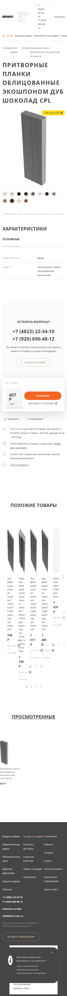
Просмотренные (33, 716)
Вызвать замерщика (21, 936)
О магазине (50, 836)
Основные (11, 239)
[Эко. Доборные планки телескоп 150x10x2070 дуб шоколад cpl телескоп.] (33, 571)
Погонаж (7, 889)
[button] (14, 398)
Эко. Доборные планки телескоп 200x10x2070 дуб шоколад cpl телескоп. (45, 604)
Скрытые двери (11, 881)
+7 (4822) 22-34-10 (41, 11)
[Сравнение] (30, 666)
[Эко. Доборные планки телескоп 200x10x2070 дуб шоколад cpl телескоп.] (45, 571)
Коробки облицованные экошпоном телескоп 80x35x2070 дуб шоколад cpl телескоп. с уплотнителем (22, 615)
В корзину (42, 396)
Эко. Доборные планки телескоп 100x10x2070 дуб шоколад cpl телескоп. (10, 604)
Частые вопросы (19, 464)
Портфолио (29, 877)
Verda (40, 257)
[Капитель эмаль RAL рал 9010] (56, 571)
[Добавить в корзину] (41, 666)
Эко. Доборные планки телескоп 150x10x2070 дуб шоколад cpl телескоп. (33, 604)
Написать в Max (35, 362)
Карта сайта (51, 889)
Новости (48, 844)
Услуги (48, 860)
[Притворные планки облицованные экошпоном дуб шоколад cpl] (33, 184)
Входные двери (23, 35)
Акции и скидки (33, 836)
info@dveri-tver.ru (12, 916)
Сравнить (13, 418)
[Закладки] (36, 666)
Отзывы (48, 852)
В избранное (35, 418)
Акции (9, 35)
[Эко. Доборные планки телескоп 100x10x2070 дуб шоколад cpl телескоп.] (10, 571)
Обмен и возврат (32, 868)
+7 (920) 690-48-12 (42, 24)
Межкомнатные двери (46, 35)
